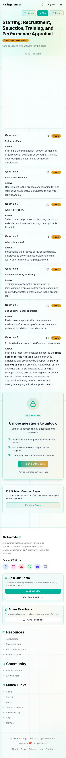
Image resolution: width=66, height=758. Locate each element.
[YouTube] (21, 567)
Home (9, 692)
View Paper (35, 505)
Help (8, 717)
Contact (10, 723)
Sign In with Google (35, 464)
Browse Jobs (12, 676)
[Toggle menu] (61, 4)
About (9, 702)
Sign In (51, 4)
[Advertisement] (33, 92)
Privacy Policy (13, 712)
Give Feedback (35, 620)
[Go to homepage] (12, 5)
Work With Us (33, 591)
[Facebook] (5, 567)
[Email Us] (45, 567)
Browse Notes (13, 644)
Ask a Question (14, 670)
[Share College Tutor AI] (42, 4)
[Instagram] (13, 567)
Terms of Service (14, 707)
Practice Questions (16, 649)
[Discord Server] (37, 567)
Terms (23, 749)
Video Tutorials (13, 654)
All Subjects (12, 639)
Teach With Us (35, 597)
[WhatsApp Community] (29, 567)
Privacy (33, 749)
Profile (9, 697)
